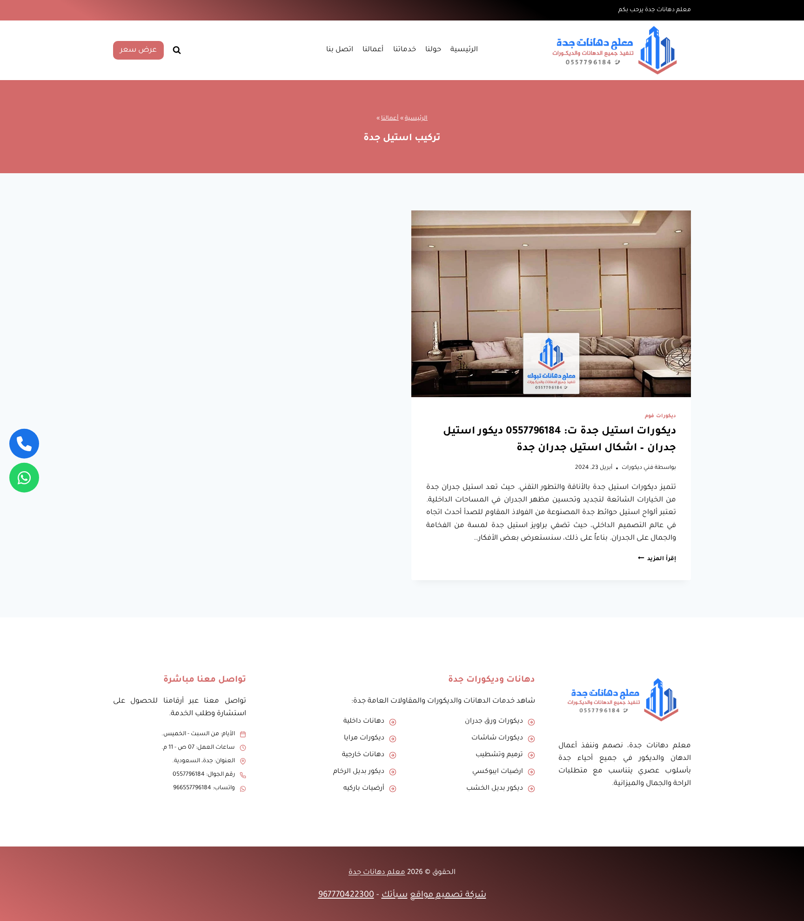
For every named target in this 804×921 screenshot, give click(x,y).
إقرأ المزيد (657, 559)
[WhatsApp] (24, 477)
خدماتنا (404, 50)
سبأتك (395, 895)
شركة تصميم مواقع (448, 895)
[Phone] (24, 444)
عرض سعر (138, 50)
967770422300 (346, 895)
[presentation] (551, 303)
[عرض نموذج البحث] (176, 50)
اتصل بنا (339, 50)
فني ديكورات (637, 468)
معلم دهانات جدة (376, 873)
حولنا (433, 50)
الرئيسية (464, 50)
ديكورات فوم (660, 416)
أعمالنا (372, 50)
